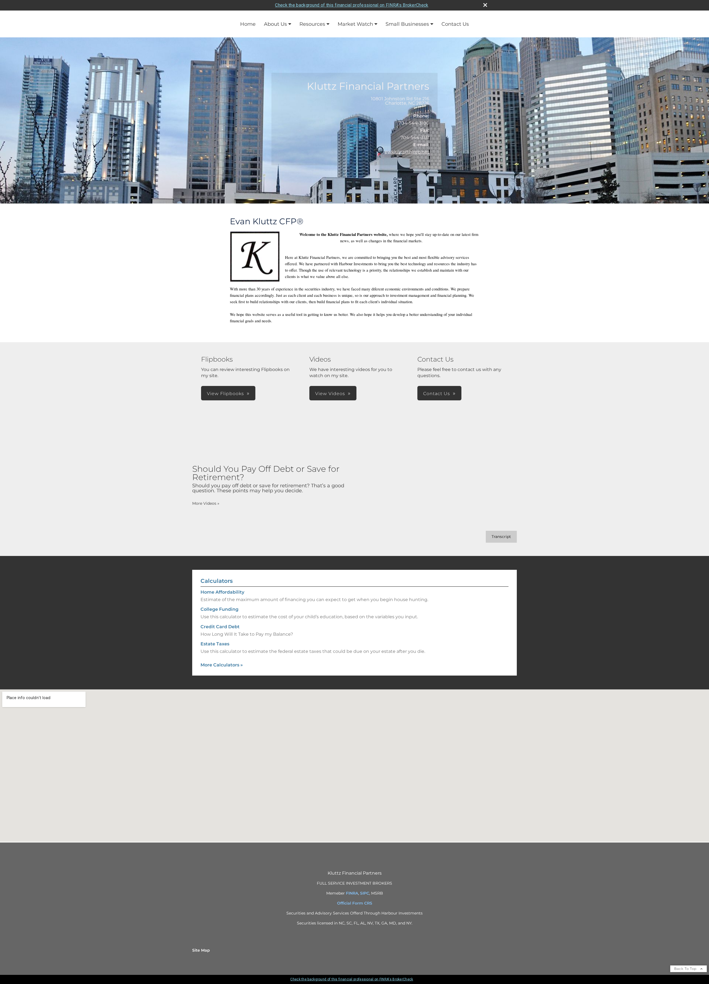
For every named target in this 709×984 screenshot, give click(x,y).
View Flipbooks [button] (225, 393)
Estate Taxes (215, 643)
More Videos (205, 503)
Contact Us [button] (436, 393)
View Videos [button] (330, 393)
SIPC (364, 893)
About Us (275, 24)
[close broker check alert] (485, 5)
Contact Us (455, 24)
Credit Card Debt (220, 626)
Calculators (217, 581)
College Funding (219, 609)
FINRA (352, 893)
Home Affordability (222, 592)
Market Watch (355, 24)
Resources (312, 24)
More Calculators (222, 665)
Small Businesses (407, 24)
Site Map (201, 950)
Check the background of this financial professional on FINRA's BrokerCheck (351, 5)
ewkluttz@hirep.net (407, 151)
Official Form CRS (354, 903)
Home (248, 24)
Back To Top (686, 969)
